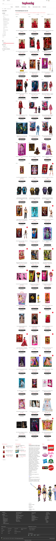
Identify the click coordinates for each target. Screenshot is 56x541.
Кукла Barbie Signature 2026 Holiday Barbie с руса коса (35, 31)
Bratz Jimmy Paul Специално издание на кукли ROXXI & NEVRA (47, 432)
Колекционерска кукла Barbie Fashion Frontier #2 (22, 369)
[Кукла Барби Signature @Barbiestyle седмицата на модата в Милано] (34, 44)
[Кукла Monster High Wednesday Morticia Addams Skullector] (34, 318)
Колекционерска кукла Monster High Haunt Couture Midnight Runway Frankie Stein (21, 199)
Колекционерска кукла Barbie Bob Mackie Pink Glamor (22, 284)
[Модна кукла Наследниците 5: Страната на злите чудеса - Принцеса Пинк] (47, 107)
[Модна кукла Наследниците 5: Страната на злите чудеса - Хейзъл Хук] (47, 128)
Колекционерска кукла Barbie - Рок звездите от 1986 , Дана (35, 241)
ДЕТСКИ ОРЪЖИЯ (18, 517)
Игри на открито (18, 520)
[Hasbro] (45, 461)
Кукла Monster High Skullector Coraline (34, 305)
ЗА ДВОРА (47, 522)
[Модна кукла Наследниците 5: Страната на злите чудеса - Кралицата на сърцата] (47, 86)
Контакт (9, 531)
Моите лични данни (52, 538)
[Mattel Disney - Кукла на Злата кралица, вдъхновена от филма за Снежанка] (34, 424)
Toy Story (4, 517)
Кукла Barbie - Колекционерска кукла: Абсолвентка (21, 177)
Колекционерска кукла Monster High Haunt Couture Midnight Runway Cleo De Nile (34, 199)
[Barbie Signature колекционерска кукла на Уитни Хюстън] (47, 64)
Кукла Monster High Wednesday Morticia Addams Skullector (34, 326)
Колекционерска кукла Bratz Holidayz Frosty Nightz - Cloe (47, 412)
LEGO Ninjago (33, 516)
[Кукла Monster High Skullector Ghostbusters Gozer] (34, 170)
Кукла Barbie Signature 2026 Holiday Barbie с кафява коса (47, 31)
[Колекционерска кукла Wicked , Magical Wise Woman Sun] (47, 361)
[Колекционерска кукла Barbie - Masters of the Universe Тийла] (22, 233)
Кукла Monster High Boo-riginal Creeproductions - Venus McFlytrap (47, 263)
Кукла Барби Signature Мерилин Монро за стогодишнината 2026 (22, 72)
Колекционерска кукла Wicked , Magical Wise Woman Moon (34, 369)
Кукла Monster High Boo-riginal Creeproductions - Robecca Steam (34, 263)
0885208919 (8, 0)
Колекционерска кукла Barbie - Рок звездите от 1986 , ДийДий (35, 284)
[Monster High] (45, 448)
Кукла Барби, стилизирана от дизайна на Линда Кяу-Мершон (22, 432)
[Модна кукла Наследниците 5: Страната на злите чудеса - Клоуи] (34, 86)
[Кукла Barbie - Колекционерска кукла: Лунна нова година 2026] (47, 340)
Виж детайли (48, 266)
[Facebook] (51, 0)
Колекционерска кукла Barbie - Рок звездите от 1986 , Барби (47, 284)
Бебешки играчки (5, 513)
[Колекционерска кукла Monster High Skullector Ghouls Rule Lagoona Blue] (22, 128)
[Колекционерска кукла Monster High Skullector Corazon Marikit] (34, 383)
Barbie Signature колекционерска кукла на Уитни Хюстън (47, 72)
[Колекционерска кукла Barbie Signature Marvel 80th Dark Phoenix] (47, 44)
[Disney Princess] (45, 454)
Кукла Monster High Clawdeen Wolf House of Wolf (34, 157)
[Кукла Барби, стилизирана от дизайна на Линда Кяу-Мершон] (22, 424)
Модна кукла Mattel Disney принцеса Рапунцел (47, 157)
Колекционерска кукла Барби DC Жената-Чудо (47, 177)
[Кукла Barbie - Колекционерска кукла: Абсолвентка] (22, 170)
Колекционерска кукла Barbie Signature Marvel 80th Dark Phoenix (47, 51)
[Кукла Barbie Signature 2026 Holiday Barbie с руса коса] (34, 23)
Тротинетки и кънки (18, 521)
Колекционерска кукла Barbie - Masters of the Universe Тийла (22, 241)
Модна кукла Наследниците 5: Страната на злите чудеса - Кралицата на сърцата (47, 94)
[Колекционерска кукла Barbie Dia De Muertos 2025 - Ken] (34, 64)
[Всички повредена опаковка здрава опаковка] (8, 50)
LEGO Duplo (47, 512)
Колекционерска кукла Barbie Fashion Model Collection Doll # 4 (47, 391)
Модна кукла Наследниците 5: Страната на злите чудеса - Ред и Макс (34, 115)
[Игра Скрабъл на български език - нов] (17, 451)
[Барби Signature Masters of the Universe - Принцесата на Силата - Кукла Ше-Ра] (22, 255)
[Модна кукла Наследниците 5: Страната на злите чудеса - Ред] (22, 107)
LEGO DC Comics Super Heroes (35, 517)
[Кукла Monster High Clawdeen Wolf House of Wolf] (34, 149)
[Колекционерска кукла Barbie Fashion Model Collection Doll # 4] (47, 383)
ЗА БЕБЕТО (3, 512)
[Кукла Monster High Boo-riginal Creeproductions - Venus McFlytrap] (47, 255)
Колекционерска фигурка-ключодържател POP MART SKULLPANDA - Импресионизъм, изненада (22, 446)
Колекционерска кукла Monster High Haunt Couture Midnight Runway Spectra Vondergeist (47, 199)
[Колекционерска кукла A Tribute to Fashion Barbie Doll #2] (34, 404)
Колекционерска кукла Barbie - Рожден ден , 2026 (21, 412)
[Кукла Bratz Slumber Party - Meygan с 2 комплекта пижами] (22, 298)
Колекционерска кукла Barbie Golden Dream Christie (47, 306)
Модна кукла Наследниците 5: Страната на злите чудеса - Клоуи (34, 94)
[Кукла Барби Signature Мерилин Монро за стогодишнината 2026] (22, 64)
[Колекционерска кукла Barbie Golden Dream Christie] (47, 298)
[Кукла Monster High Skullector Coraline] (34, 298)
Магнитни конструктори (5, 519)
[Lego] (51, 448)
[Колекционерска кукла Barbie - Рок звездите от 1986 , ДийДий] (34, 276)
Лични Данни (16, 528)
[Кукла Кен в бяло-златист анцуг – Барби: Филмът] (34, 340)
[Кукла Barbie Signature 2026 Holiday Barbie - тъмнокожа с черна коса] (22, 44)
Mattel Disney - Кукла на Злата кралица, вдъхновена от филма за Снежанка (34, 432)
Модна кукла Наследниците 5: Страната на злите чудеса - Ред (21, 115)
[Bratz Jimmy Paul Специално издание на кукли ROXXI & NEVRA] (47, 424)
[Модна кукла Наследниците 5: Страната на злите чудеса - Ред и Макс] (34, 107)
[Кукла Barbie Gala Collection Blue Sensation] (22, 383)
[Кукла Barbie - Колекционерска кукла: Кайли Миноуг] (47, 318)
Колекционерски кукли (5, 518)
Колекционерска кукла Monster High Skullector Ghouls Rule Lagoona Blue (22, 136)
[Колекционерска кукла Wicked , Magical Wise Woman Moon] (34, 361)
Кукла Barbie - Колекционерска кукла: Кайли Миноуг (47, 326)
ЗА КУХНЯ (47, 521)
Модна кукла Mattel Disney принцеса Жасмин (47, 241)
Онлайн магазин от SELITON (28, 540)
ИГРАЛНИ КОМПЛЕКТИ (6, 523)
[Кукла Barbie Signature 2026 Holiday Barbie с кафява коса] (47, 23)
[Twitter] (52, 0)
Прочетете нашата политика (19, 538)
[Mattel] (51, 468)
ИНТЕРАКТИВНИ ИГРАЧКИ (19, 512)
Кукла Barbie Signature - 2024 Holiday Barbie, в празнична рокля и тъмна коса (21, 348)
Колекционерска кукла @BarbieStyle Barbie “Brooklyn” (22, 326)
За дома (46, 519)
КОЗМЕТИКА (47, 518)
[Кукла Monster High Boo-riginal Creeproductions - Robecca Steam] (34, 255)
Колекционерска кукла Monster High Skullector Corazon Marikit (35, 391)
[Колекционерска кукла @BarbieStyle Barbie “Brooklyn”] (22, 318)
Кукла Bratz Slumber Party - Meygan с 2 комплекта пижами (21, 306)
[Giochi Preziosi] (51, 461)
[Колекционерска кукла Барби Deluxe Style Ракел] (22, 149)
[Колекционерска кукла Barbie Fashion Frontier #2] (22, 361)
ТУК (29, 476)
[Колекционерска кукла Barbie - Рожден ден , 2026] (22, 404)
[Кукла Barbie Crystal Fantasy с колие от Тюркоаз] (34, 212)
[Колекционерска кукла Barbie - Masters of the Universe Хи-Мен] (47, 212)
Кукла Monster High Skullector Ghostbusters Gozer (35, 177)
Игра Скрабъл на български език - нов (22, 450)
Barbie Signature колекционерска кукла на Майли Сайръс (22, 94)
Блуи (3, 516)
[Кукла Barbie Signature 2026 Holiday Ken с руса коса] (22, 23)
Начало (2, 528)
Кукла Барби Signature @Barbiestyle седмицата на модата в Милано (35, 51)
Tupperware (47, 520)
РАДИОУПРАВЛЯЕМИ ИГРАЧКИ (19, 515)
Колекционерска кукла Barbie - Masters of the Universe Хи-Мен (47, 220)
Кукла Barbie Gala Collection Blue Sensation (21, 391)
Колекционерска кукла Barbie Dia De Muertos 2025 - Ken (34, 72)
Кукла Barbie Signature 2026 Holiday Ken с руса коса (22, 31)
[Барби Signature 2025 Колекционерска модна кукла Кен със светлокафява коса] (22, 212)
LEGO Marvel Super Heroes (34, 519)
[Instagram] (53, 0)
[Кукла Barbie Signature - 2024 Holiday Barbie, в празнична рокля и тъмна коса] (22, 340)
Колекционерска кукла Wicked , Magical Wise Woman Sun (47, 369)
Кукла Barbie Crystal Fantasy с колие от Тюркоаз (34, 220)
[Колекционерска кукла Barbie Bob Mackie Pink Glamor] (22, 276)
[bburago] (45, 467)
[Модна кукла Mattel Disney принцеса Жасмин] (47, 233)
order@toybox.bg (33, 528)
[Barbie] (51, 454)
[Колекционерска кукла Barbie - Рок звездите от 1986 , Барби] (47, 276)
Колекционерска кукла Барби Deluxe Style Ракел (22, 157)
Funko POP (47, 515)
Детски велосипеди (34, 512)
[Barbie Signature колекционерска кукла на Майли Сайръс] (22, 86)
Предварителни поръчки (18, 531)
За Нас (2, 531)
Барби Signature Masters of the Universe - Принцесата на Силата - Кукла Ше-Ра (21, 263)
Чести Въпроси (10, 528)
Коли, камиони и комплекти (19, 516)
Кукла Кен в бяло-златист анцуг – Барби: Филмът (34, 348)
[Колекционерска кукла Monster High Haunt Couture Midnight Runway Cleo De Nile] (34, 190)
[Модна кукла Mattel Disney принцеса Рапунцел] (47, 149)
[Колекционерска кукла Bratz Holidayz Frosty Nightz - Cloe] (47, 404)
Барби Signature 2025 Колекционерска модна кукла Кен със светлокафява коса (21, 220)
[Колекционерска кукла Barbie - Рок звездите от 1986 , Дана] (34, 233)
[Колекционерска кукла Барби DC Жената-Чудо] (47, 170)
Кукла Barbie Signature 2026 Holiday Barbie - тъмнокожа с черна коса (22, 51)
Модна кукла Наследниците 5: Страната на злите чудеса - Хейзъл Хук (47, 136)
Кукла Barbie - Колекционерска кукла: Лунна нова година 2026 (47, 348)
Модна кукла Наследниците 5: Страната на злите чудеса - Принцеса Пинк (47, 115)
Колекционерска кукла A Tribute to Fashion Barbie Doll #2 (34, 412)
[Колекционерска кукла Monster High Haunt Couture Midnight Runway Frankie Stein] (22, 190)
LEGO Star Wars (33, 515)
